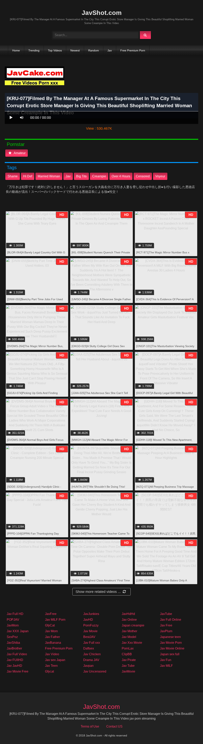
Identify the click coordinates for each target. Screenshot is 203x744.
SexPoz (12, 637)
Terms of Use (90, 726)
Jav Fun (165, 660)
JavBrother (14, 648)
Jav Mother (129, 631)
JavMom (13, 625)
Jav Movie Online (172, 648)
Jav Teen (51, 665)
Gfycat (49, 671)
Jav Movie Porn (171, 642)
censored (143, 176)
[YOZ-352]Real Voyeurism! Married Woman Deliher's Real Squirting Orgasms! (34, 582)
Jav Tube (128, 665)
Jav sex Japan (55, 660)
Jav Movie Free (17, 671)
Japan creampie (133, 625)
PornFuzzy (91, 625)
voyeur (160, 176)
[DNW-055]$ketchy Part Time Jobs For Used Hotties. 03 (35, 301)
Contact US (114, 726)
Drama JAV (91, 660)
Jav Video (52, 654)
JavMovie (128, 671)
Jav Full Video (17, 654)
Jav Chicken (92, 654)
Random (93, 50)
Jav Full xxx (91, 642)
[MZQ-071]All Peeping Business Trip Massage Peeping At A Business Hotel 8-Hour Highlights (165, 488)
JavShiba (13, 642)
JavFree (50, 614)
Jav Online (129, 619)
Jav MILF (166, 665)
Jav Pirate (129, 660)
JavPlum (166, 631)
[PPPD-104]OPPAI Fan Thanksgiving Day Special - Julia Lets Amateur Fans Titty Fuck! (35, 535)
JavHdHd (128, 614)
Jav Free (166, 625)
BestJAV (89, 637)
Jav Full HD (15, 614)
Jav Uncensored (94, 671)
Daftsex (88, 648)
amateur (19, 153)
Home (16, 50)
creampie (99, 176)
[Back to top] (189, 732)
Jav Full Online (170, 619)
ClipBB (127, 654)
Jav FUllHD (15, 660)
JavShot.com (102, 12)
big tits (81, 176)
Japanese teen (170, 637)
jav (68, 176)
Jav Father (52, 637)
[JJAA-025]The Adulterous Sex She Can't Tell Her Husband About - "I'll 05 (100, 395)
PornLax (128, 648)
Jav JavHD (14, 665)
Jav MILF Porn (55, 619)
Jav (109, 50)
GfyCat (50, 625)
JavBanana (53, 642)
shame (13, 176)
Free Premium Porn (132, 50)
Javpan (88, 665)
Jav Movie (90, 631)
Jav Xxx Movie (132, 642)
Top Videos (55, 50)
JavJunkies (91, 614)
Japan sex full (169, 654)
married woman (49, 176)
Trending (33, 50)
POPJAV (13, 619)
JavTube (166, 614)
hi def (27, 176)
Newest (75, 50)
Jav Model (129, 637)
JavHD (88, 619)
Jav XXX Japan (18, 631)
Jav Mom (51, 631)
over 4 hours (121, 176)
